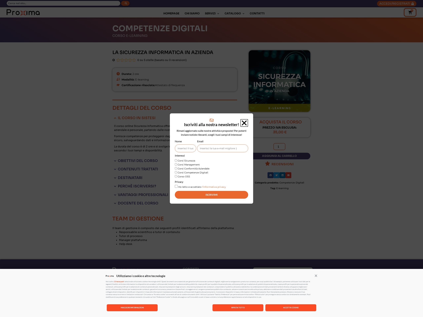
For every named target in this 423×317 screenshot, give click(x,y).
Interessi (180, 155)
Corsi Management (189, 164)
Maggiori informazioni (132, 307)
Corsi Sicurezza (186, 160)
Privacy (179, 181)
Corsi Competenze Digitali (193, 172)
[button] (316, 275)
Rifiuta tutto (238, 307)
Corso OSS (184, 176)
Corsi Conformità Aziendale (193, 168)
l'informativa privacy (214, 186)
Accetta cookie (291, 307)
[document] (211, 158)
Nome (178, 141)
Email (200, 141)
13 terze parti (119, 281)
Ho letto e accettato (202, 186)
